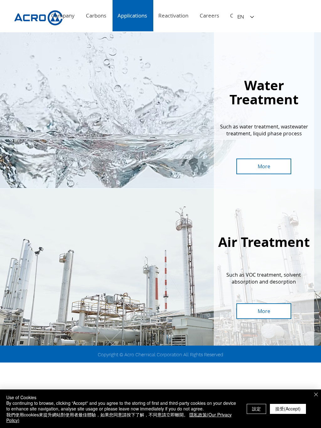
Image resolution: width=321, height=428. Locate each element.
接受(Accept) (288, 408)
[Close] (316, 395)
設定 (256, 408)
